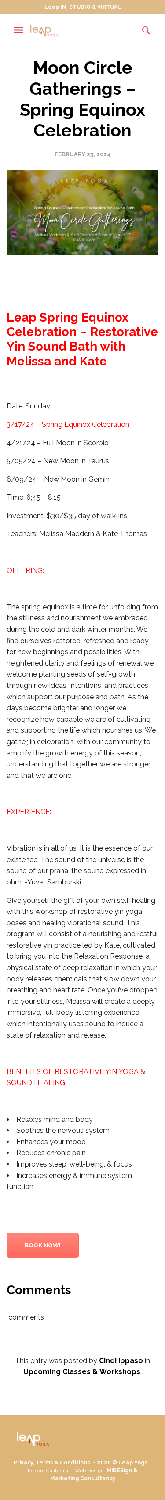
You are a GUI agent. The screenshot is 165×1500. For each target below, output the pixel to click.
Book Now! (43, 1245)
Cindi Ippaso (121, 1361)
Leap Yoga (133, 1463)
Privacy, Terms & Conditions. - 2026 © (66, 1463)
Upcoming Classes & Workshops (81, 1372)
